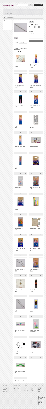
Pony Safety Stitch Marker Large (35, 270)
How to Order (16, 388)
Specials (25, 388)
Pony (16, 380)
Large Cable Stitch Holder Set (20, 372)
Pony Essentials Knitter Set (20, 207)
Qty (29, 35)
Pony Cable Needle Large (11, 17)
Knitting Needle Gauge (19, 289)
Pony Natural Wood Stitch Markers (35, 167)
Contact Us (15, 387)
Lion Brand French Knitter (35, 289)
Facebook (38, 403)
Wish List (32, 390)
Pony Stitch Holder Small (35, 105)
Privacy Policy (5, 391)
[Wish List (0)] (39, 1)
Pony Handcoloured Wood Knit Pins (35, 86)
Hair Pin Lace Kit (18, 64)
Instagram (38, 404)
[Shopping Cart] (40, 1)
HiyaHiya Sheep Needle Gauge (19, 351)
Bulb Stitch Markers (34, 146)
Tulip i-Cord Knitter (34, 126)
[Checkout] (42, 1)
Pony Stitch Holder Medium (20, 126)
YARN (4, 20)
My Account (33, 387)
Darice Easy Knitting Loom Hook (20, 106)
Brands (25, 387)
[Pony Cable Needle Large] (20, 28)
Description (16, 42)
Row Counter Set (18, 187)
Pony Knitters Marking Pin (20, 248)
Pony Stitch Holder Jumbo (20, 146)
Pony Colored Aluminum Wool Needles (19, 86)
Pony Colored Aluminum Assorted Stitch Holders (35, 65)
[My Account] (37, 1)
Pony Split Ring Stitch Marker (19, 229)
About (11, 13)
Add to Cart (36, 40)
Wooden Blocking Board (35, 228)
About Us (4, 390)
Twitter (40, 403)
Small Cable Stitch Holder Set (20, 331)
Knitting (18, 380)
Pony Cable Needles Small (20, 310)
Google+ (41, 403)
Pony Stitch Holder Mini (35, 248)
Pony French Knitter (34, 310)
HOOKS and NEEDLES (7, 22)
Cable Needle (22, 380)
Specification (22, 42)
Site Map (4, 395)
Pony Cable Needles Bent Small (20, 270)
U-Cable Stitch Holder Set (35, 207)
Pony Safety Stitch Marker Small (35, 188)
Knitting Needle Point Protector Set (34, 331)
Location (7, 13)
